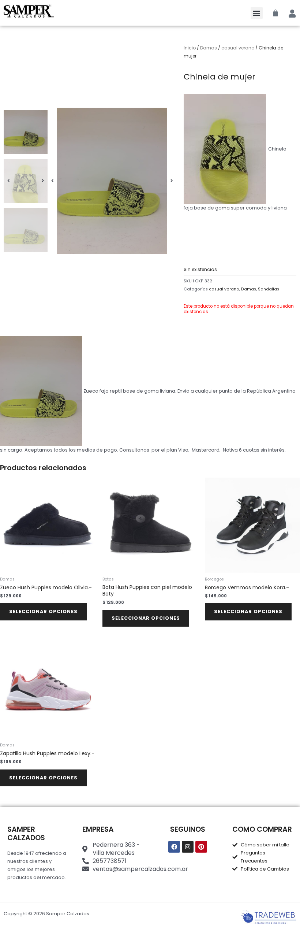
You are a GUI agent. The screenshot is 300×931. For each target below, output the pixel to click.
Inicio (190, 48)
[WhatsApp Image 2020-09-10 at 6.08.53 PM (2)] (112, 181)
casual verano (237, 48)
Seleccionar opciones (43, 611)
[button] (257, 13)
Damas (208, 48)
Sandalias (268, 289)
